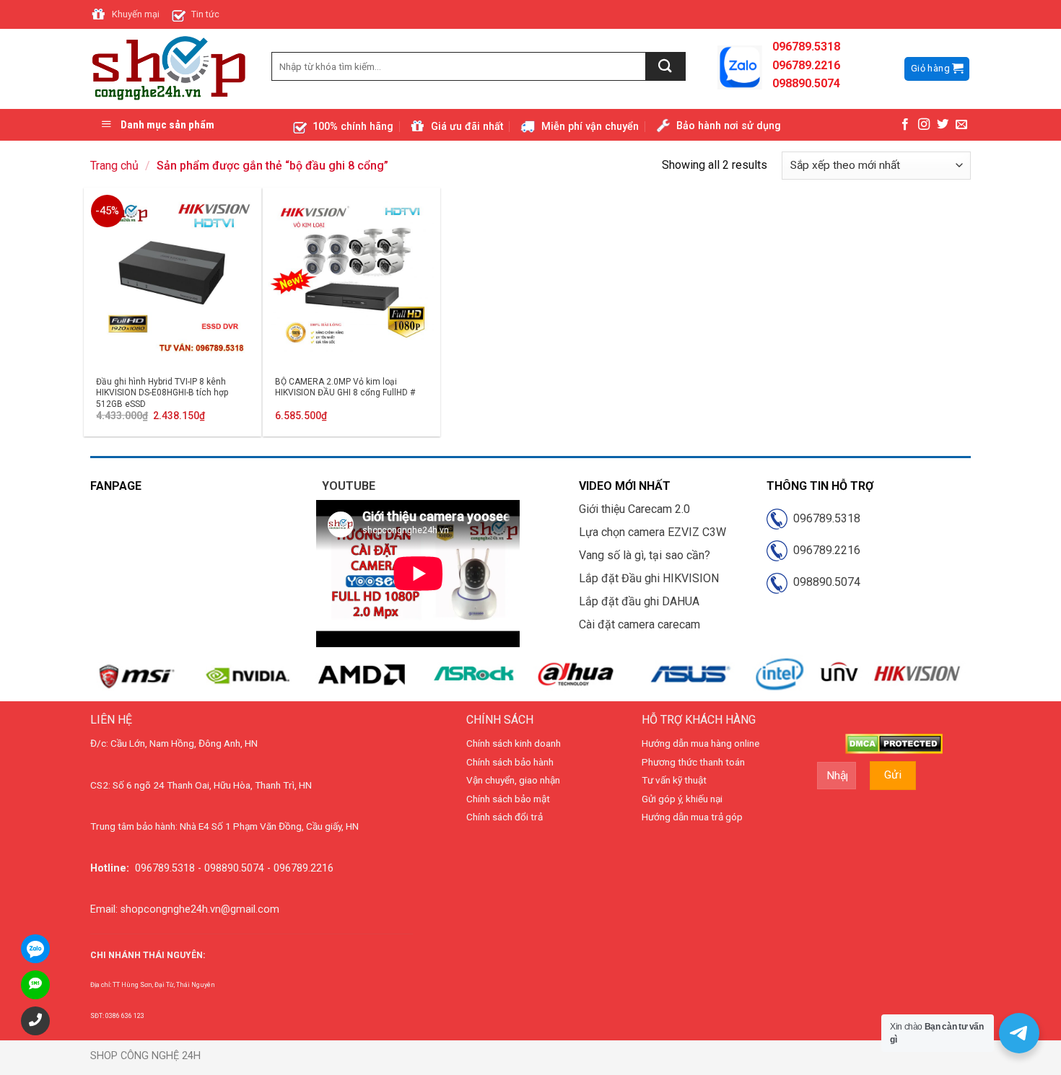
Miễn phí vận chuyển (590, 126)
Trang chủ (114, 165)
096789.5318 (823, 518)
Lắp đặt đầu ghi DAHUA (639, 601)
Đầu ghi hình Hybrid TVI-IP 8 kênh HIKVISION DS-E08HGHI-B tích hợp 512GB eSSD (162, 393)
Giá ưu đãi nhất (467, 126)
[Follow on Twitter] (942, 124)
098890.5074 (823, 582)
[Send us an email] (961, 124)
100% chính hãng (353, 126)
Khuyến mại (136, 14)
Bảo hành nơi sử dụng (728, 126)
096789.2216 (823, 550)
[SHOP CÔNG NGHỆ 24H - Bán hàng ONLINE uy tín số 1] (170, 69)
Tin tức (205, 14)
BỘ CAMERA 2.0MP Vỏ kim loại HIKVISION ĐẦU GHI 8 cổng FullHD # (345, 387)
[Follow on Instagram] (924, 124)
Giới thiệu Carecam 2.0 (634, 509)
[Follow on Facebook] (905, 124)
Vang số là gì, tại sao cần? (644, 555)
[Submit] (666, 66)
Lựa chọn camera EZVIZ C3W (652, 532)
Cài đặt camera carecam (639, 624)
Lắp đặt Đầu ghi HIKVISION (649, 578)
